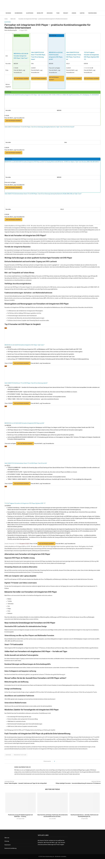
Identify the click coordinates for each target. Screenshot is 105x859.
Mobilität (40, 13)
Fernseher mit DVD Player (20, 754)
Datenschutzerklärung (10, 848)
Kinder (74, 13)
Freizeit (65, 13)
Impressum (8, 844)
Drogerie (50, 13)
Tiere (57, 13)
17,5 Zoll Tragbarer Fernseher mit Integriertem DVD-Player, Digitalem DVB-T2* (25, 503)
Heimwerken (18, 13)
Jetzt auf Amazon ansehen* (21, 78)
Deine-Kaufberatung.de (11, 30)
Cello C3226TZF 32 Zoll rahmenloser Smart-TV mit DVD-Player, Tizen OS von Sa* (26, 463)
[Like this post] (56, 761)
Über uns (7, 837)
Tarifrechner (92, 13)
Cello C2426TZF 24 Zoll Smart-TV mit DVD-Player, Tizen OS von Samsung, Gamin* (26, 383)
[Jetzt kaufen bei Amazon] (17, 330)
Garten (82, 13)
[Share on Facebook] (58, 761)
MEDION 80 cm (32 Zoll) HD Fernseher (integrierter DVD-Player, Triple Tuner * (24, 345)
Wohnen (8, 13)
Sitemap (7, 841)
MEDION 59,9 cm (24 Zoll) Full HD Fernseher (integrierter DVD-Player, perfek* (24, 423)
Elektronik (29, 13)
